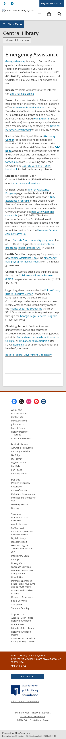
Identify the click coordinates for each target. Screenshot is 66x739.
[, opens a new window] (25, 696)
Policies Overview (20, 482)
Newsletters (18, 577)
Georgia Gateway (15, 61)
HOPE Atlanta (41, 118)
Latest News (18, 427)
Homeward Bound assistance (29, 107)
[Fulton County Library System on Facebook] (14, 401)
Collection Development (23, 493)
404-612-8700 (18, 665)
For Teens (16, 469)
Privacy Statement (21, 438)
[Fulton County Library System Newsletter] (43, 401)
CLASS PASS (18, 527)
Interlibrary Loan (20, 555)
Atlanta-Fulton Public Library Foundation (22, 619)
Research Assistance (22, 596)
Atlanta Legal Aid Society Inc (26, 308)
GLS (13, 552)
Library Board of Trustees (19, 433)
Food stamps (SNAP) (29, 248)
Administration (19, 413)
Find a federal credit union (34, 341)
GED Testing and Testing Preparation (22, 547)
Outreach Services (21, 566)
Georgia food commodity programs (33, 240)
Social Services (19, 600)
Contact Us (17, 416)
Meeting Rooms (19, 504)
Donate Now (18, 624)
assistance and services (26, 183)
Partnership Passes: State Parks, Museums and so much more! (23, 583)
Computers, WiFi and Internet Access (22, 533)
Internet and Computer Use (23, 499)
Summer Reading (20, 608)
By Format (16, 458)
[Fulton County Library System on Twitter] (21, 401)
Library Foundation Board (21, 633)
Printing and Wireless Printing (22, 592)
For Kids (15, 466)
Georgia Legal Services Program (38, 316)
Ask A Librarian (19, 524)
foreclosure (12, 162)
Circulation (16, 486)
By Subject (17, 455)
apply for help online (22, 93)
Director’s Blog (19, 420)
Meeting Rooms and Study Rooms (22, 572)
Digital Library (18, 462)
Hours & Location (17, 40)
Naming (15, 507)
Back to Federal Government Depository (28, 354)
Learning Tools (19, 473)
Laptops (15, 559)
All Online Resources (22, 447)
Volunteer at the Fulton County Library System (23, 640)
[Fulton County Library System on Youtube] (36, 401)
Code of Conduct (20, 490)
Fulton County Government (25, 701)
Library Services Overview (19, 519)
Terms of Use (22, 712)
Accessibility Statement (32, 716)
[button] (4, 3)
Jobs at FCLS (17, 424)
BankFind (18, 344)
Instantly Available (20, 451)
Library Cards (18, 563)
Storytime (16, 604)
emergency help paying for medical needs (30, 259)
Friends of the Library (22, 628)
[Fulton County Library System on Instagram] (28, 401)
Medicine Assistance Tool (22, 258)
